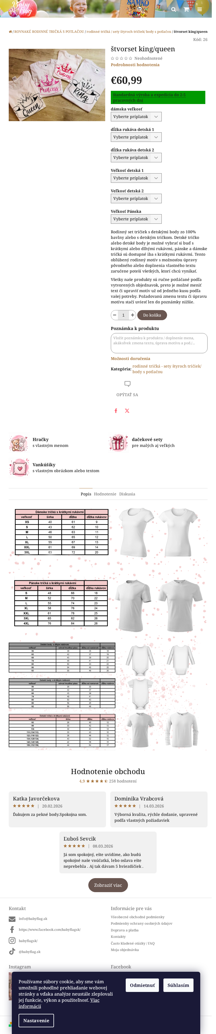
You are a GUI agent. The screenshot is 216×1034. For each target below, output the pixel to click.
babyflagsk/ (28, 940)
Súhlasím (178, 985)
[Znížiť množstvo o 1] (114, 315)
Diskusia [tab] (127, 494)
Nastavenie (36, 1020)
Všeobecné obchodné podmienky (138, 917)
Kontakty (118, 936)
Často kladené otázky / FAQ (133, 943)
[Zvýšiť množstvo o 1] (132, 315)
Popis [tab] (86, 494)
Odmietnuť (142, 985)
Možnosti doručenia (130, 358)
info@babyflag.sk (33, 918)
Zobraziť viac (108, 885)
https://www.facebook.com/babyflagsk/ (49, 929)
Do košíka (152, 315)
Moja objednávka (125, 949)
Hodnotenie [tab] (105, 494)
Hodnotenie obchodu (108, 771)
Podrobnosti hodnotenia (135, 64)
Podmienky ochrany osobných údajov (141, 923)
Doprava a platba (125, 930)
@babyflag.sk (29, 951)
